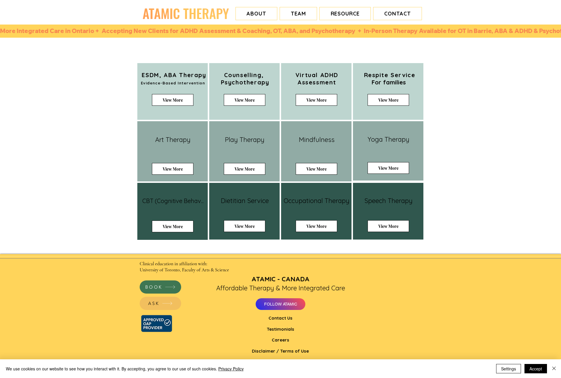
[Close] (553, 368)
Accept (535, 369)
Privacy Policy (231, 369)
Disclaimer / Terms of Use (280, 351)
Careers (280, 340)
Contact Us (280, 318)
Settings (508, 369)
